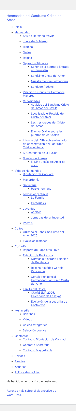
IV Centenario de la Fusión (40, 152)
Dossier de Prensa (35, 158)
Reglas (27, 57)
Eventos (20, 361)
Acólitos (36, 212)
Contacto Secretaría (36, 345)
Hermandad (22, 32)
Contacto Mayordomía (37, 350)
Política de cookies (27, 372)
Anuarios (20, 366)
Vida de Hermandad (28, 170)
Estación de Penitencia (38, 255)
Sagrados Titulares (35, 63)
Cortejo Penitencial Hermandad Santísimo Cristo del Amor (50, 280)
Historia (28, 46)
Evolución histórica (35, 241)
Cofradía (20, 246)
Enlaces (20, 355)
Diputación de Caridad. (38, 174)
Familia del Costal (34, 289)
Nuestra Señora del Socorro (49, 81)
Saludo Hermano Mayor (38, 35)
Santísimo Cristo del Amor (48, 75)
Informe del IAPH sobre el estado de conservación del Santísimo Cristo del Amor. (44, 144)
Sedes (27, 52)
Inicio (18, 26)
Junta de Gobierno (35, 41)
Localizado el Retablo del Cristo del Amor (47, 115)
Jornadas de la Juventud (47, 217)
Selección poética (34, 330)
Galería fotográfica (35, 325)
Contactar (21, 336)
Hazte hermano (41, 188)
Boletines (29, 314)
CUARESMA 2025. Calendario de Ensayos (46, 294)
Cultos (19, 228)
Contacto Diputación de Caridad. (44, 339)
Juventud (29, 208)
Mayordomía (31, 179)
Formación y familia (35, 194)
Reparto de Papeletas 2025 (41, 249)
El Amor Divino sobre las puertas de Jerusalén (47, 133)
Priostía (28, 223)
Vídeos (27, 319)
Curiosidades (31, 101)
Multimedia (22, 310)
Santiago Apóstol (42, 86)
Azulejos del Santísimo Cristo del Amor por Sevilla (50, 106)
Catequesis (38, 203)
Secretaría (29, 185)
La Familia (37, 197)
